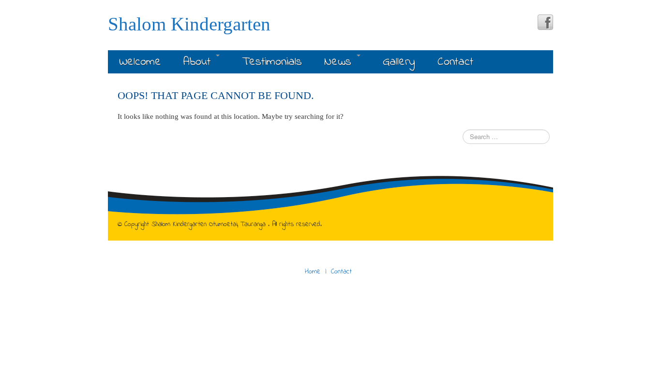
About (199, 62)
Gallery (399, 62)
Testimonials (272, 62)
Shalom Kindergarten (189, 24)
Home (312, 272)
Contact (455, 62)
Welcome (140, 62)
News (340, 62)
